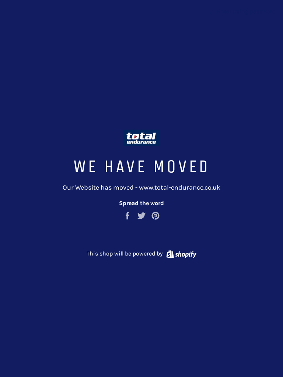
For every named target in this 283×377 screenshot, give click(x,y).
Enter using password (246, 11)
